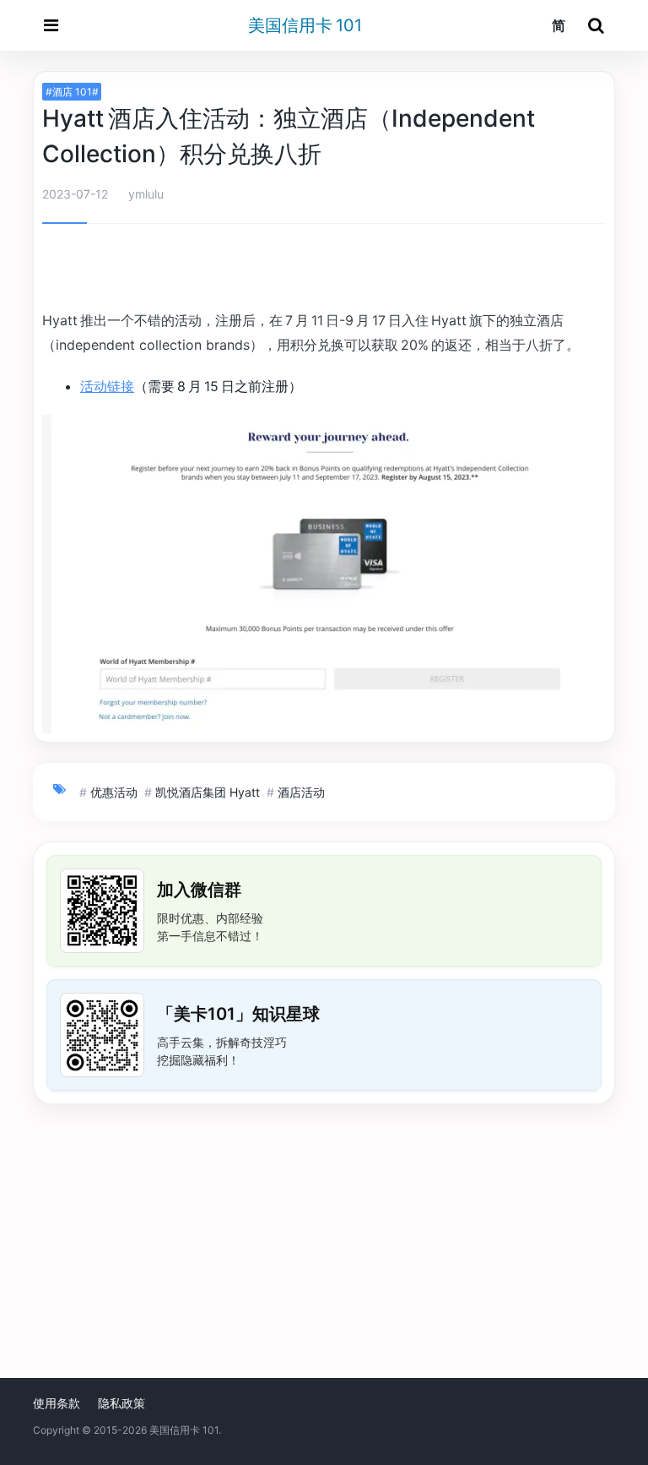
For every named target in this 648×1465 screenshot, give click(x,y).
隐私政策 (121, 1403)
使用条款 (56, 1403)
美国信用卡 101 (305, 25)
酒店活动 (301, 792)
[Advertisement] (324, 269)
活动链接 (107, 386)
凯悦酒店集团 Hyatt (207, 792)
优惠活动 (114, 792)
